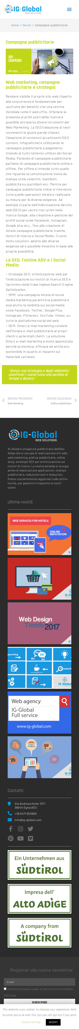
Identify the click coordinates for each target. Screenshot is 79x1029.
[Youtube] (20, 838)
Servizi (26, 25)
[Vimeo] (30, 838)
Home (15, 25)
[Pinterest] (10, 838)
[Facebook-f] (10, 829)
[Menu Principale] (69, 9)
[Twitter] (30, 829)
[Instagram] (20, 829)
